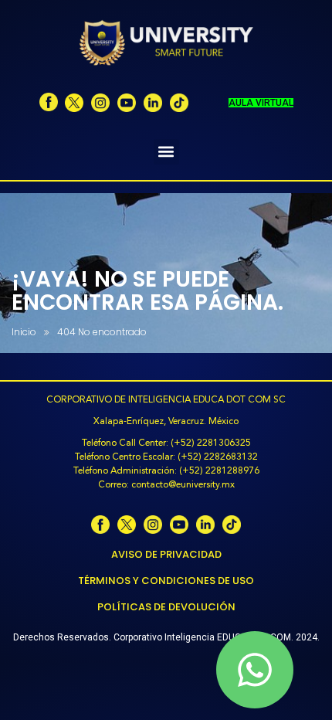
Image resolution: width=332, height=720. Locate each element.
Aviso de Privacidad (166, 554)
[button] (166, 152)
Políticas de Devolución (166, 606)
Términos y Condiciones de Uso (166, 580)
